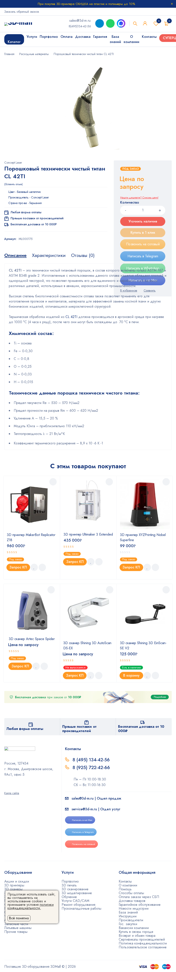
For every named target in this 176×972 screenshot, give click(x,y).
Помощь (125, 889)
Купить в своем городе (136, 931)
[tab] (15, 255)
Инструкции (128, 916)
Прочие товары (15, 931)
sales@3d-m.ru (80, 20)
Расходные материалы (34, 54)
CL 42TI (70, 316)
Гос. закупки (128, 923)
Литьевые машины (18, 927)
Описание (15, 255)
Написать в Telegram (83, 832)
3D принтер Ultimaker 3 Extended (88, 534)
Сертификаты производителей (142, 939)
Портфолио (70, 881)
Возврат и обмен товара (137, 935)
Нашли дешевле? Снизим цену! (139, 198)
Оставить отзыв (13, 184)
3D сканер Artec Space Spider (32, 638)
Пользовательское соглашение (143, 947)
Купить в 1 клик (142, 232)
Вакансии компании (134, 927)
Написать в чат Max (82, 820)
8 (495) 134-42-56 (91, 760)
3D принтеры (14, 885)
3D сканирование (75, 889)
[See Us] (11, 787)
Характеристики (49, 255)
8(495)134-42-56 (80, 26)
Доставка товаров (132, 900)
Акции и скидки (16, 881)
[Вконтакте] (16, 787)
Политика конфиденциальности (143, 943)
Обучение (69, 896)
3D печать (69, 885)
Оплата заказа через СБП (139, 896)
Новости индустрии (134, 908)
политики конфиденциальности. (31, 906)
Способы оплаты (131, 893)
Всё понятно (19, 918)
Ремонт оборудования (78, 904)
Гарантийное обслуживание (140, 904)
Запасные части (16, 923)
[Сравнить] (42, 567)
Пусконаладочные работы (81, 908)
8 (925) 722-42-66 (92, 767)
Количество (129, 202)
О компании (128, 885)
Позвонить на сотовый (143, 244)
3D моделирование (77, 893)
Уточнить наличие (143, 221)
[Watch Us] (5, 787)
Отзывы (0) (83, 255)
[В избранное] (34, 567)
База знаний (128, 912)
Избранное (158, 21)
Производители (131, 920)
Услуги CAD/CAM (75, 900)
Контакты (125, 881)
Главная (9, 54)
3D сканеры (13, 889)
